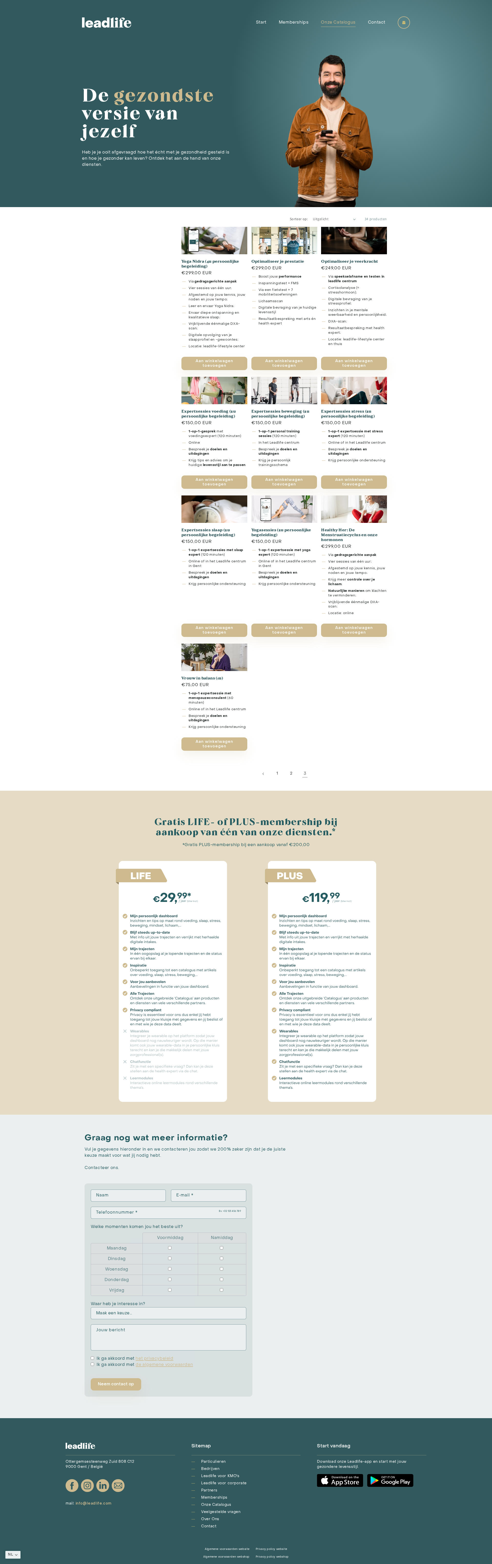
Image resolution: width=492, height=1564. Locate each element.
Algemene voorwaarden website (227, 1549)
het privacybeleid (154, 1359)
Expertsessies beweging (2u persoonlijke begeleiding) (280, 413)
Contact (376, 23)
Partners (209, 1490)
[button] (12, 1555)
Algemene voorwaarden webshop (226, 1557)
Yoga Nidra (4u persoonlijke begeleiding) (210, 263)
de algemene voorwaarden (164, 1365)
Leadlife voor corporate (224, 1483)
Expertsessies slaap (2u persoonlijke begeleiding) (208, 532)
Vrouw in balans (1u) (202, 677)
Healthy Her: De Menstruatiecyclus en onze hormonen (349, 534)
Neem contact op (116, 1384)
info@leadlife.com (93, 1503)
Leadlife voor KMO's (220, 1476)
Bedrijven (210, 1469)
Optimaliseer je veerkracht (349, 261)
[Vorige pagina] (263, 773)
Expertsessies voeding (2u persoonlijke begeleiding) (208, 413)
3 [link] (305, 774)
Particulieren (213, 1462)
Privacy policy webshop (272, 1557)
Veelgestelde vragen (220, 1512)
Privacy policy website (271, 1549)
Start (261, 23)
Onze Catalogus (338, 23)
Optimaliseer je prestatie (277, 261)
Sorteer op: (299, 219)
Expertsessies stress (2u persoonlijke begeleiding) (348, 413)
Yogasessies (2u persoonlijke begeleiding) (281, 532)
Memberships (294, 23)
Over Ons (210, 1519)
